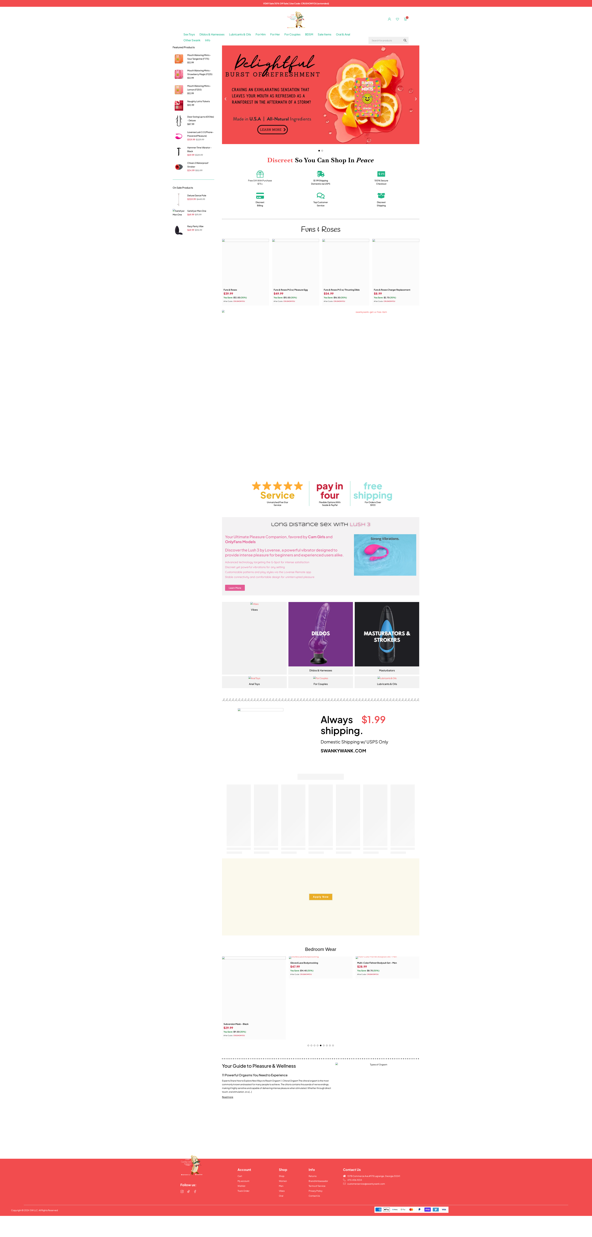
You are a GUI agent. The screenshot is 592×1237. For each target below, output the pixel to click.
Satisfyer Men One (196, 210)
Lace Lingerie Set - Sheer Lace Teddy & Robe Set (315, 1024)
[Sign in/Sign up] (389, 19)
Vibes (254, 609)
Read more (227, 1097)
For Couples (321, 684)
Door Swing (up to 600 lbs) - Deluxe (200, 118)
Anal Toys (254, 684)
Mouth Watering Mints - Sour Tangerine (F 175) (199, 57)
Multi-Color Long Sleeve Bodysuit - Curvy (378, 962)
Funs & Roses (230, 289)
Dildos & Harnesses (320, 670)
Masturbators (387, 670)
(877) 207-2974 (192, 1182)
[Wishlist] (397, 19)
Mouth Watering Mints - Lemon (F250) (199, 87)
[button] (225, 99)
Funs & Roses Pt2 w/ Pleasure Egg (291, 289)
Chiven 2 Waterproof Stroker (197, 164)
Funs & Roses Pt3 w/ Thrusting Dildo (342, 289)
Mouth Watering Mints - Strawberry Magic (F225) (199, 72)
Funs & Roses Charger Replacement (392, 289)
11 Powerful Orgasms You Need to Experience (255, 1075)
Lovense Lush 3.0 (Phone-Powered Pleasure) (200, 134)
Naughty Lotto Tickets (198, 101)
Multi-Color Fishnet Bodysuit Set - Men (243, 962)
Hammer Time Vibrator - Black (199, 149)
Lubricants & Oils (387, 684)
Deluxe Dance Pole (196, 195)
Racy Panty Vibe (195, 226)
